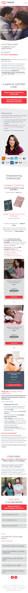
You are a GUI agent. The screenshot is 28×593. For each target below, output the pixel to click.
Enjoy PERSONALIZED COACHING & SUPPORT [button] (14, 101)
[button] (14, 385)
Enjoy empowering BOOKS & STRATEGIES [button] (14, 93)
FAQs (5, 585)
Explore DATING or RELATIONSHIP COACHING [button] (14, 507)
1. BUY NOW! (14, 297)
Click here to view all (7, 540)
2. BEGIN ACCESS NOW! (14, 385)
